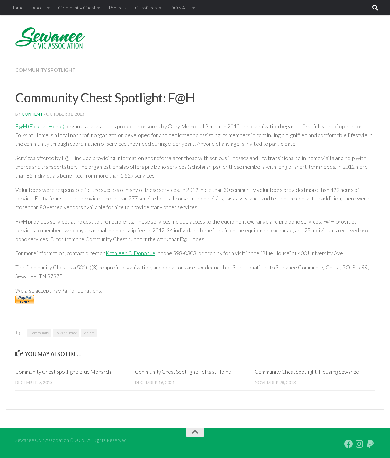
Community (39, 333)
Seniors (88, 333)
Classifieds (146, 7)
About (38, 7)
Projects (117, 7)
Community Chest (77, 7)
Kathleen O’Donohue (130, 253)
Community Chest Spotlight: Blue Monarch (63, 372)
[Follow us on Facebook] (348, 444)
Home (17, 7)
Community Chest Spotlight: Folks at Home (183, 372)
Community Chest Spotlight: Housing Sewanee (307, 372)
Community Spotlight (45, 70)
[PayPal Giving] (370, 444)
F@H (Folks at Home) (39, 126)
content (32, 113)
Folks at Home (66, 333)
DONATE (180, 7)
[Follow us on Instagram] (359, 444)
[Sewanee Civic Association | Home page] (50, 38)
